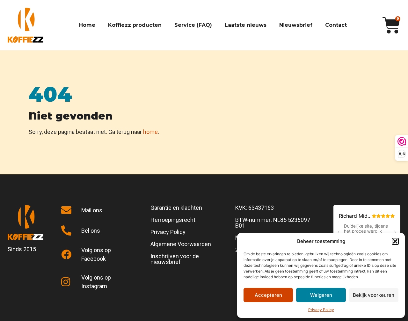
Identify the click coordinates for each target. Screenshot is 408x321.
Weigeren (321, 295)
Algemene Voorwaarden (180, 244)
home (150, 131)
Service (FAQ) (193, 25)
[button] (395, 241)
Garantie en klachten (176, 207)
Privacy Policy (321, 309)
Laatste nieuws (245, 25)
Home (87, 25)
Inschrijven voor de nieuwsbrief (174, 259)
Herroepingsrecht (172, 219)
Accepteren (268, 295)
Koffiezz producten (135, 25)
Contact (336, 25)
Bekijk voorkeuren (373, 295)
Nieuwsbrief (295, 25)
